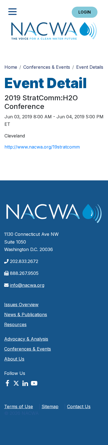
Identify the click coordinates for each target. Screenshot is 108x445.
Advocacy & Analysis (26, 339)
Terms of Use (18, 406)
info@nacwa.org (27, 285)
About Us (14, 359)
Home (54, 32)
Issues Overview (21, 304)
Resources (15, 324)
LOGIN (84, 12)
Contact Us (79, 406)
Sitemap (50, 406)
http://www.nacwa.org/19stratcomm (42, 147)
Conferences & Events (46, 67)
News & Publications (25, 314)
